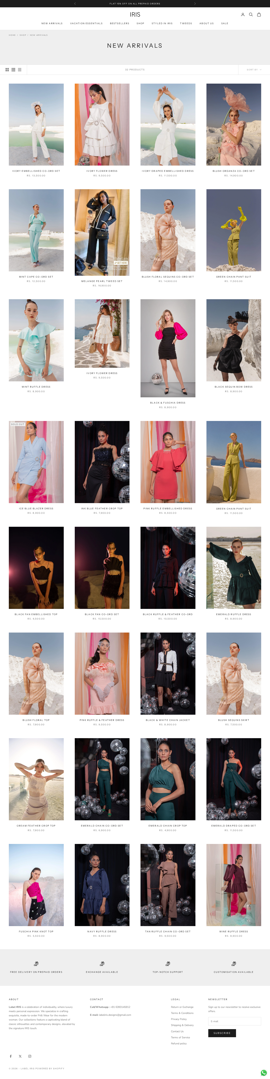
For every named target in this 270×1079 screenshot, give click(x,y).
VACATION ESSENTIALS (86, 23)
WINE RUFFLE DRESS (233, 931)
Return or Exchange (182, 1007)
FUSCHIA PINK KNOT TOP (36, 931)
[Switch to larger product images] (7, 70)
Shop (23, 35)
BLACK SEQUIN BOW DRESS (234, 386)
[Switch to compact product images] (19, 70)
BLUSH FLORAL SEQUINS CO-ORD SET (168, 276)
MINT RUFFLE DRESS (36, 386)
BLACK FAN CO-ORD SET (102, 614)
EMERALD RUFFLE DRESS (233, 614)
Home (12, 35)
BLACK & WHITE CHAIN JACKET (168, 720)
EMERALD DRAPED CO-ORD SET (233, 825)
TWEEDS (186, 23)
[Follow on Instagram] (30, 1056)
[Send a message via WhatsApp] (264, 1073)
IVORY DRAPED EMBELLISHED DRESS (168, 171)
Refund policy (179, 1043)
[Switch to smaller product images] (13, 70)
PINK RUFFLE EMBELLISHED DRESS (167, 508)
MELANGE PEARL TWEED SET (102, 281)
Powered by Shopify (50, 1068)
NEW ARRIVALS (52, 23)
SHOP (140, 23)
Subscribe (222, 1033)
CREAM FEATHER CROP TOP (36, 825)
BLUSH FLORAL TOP (36, 720)
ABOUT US (206, 23)
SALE (225, 23)
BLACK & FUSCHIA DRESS (168, 402)
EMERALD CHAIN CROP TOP (168, 825)
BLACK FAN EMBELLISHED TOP (36, 614)
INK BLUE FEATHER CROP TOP (102, 508)
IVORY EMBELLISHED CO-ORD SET (36, 171)
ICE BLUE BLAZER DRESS (36, 508)
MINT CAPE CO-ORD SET (36, 276)
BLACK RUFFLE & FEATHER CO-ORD (168, 614)
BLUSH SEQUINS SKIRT (233, 720)
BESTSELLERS (119, 23)
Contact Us (177, 1031)
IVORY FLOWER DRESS (102, 171)
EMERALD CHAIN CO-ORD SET (102, 825)
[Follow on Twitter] (20, 1056)
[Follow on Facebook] (10, 1056)
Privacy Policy (179, 1019)
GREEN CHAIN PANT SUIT (233, 276)
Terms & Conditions (182, 1013)
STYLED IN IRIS (162, 23)
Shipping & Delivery (182, 1025)
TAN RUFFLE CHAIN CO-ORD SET (168, 931)
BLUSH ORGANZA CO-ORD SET (234, 171)
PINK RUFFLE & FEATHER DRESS (102, 720)
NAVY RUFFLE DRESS (102, 931)
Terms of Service (180, 1037)
